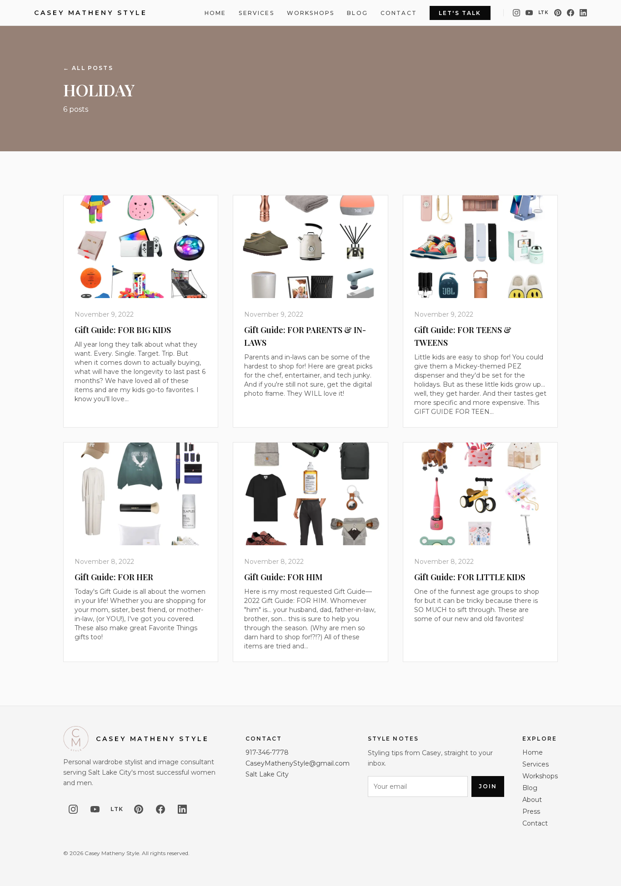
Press (531, 811)
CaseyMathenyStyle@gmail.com (297, 763)
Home (215, 13)
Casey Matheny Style (90, 13)
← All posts (88, 68)
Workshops (310, 13)
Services (256, 13)
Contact (399, 13)
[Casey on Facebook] (570, 12)
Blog (357, 13)
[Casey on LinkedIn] (583, 12)
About (532, 800)
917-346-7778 (267, 752)
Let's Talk (460, 13)
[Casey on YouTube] (529, 12)
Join (488, 786)
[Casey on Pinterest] (557, 12)
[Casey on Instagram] (516, 12)
